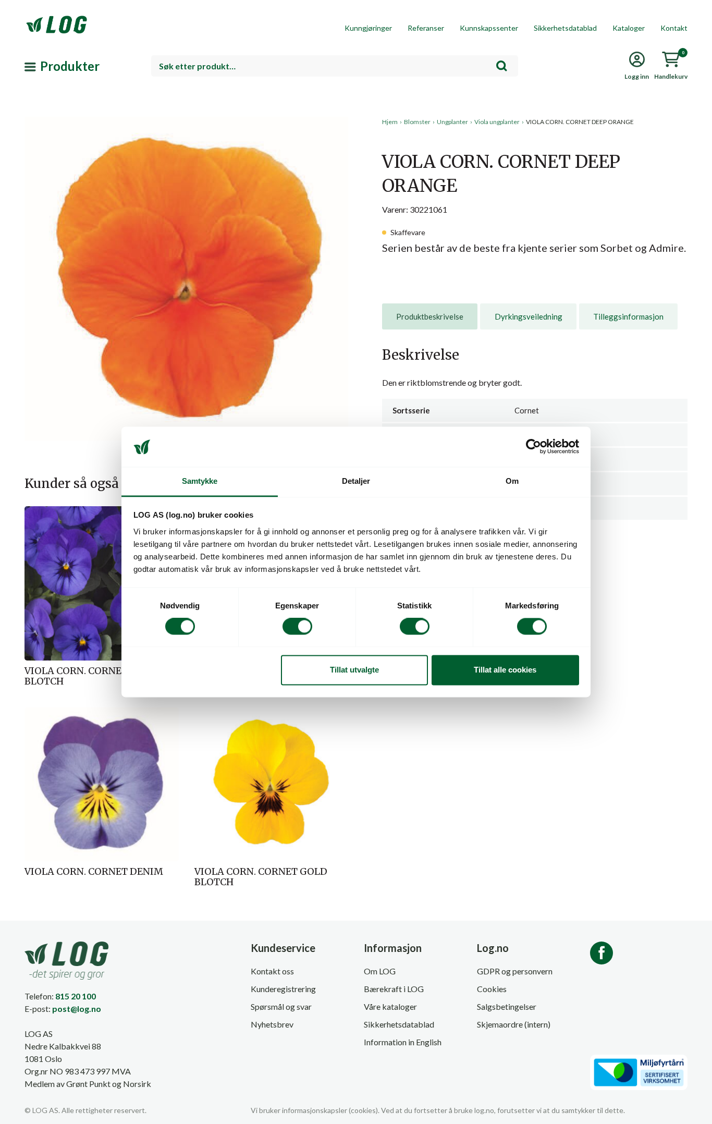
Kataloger (628, 27)
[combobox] (334, 66)
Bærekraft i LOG (394, 989)
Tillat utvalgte (354, 669)
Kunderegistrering (283, 989)
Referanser (426, 27)
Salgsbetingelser (506, 1006)
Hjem (390, 122)
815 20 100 (75, 996)
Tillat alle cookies (505, 669)
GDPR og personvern (515, 971)
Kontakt (674, 27)
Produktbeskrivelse (429, 316)
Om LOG (380, 971)
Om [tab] (512, 481)
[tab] (429, 316)
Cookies (492, 989)
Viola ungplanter (497, 122)
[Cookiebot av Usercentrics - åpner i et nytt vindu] (533, 447)
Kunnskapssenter (489, 27)
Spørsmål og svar (281, 1006)
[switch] (297, 626)
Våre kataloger (390, 1006)
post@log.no (76, 1008)
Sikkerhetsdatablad (565, 27)
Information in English (402, 1042)
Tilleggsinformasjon (628, 316)
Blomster (417, 122)
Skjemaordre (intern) (513, 1024)
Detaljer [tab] (356, 481)
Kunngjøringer (368, 27)
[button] (186, 213)
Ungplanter (452, 122)
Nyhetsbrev (272, 1024)
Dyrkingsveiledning (528, 316)
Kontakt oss (272, 971)
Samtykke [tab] (200, 481)
